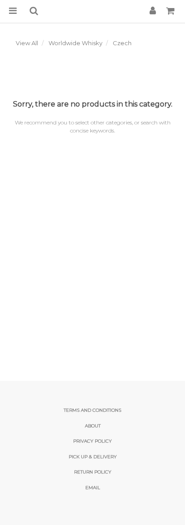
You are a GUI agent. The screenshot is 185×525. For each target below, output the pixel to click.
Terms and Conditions (92, 410)
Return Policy (92, 472)
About (93, 426)
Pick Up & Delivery (93, 457)
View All (27, 43)
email (92, 488)
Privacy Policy (92, 441)
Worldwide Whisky (75, 43)
